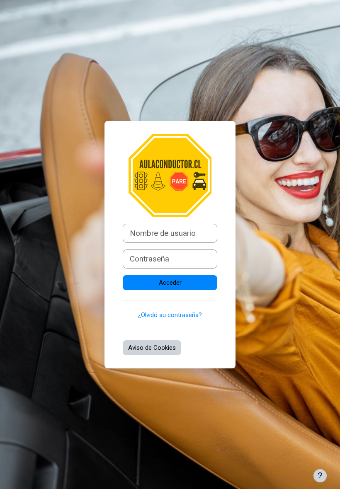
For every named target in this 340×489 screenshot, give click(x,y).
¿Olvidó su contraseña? (170, 315)
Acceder (170, 282)
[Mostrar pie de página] (320, 475)
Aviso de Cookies (152, 347)
